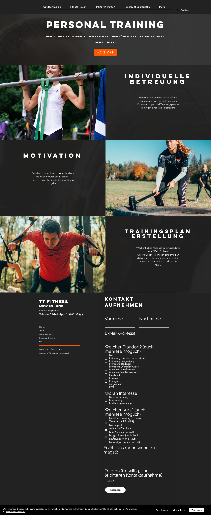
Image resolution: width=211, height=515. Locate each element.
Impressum (44, 349)
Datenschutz (56, 349)
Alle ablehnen (179, 510)
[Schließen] (207, 510)
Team (41, 331)
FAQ (41, 341)
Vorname (114, 319)
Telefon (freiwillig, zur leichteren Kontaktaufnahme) (133, 473)
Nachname (150, 319)
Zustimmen (196, 510)
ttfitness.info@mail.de (49, 310)
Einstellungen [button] (162, 510)
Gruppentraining (46, 334)
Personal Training (47, 338)
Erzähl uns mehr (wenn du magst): (129, 450)
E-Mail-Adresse (120, 333)
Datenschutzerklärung (16, 511)
